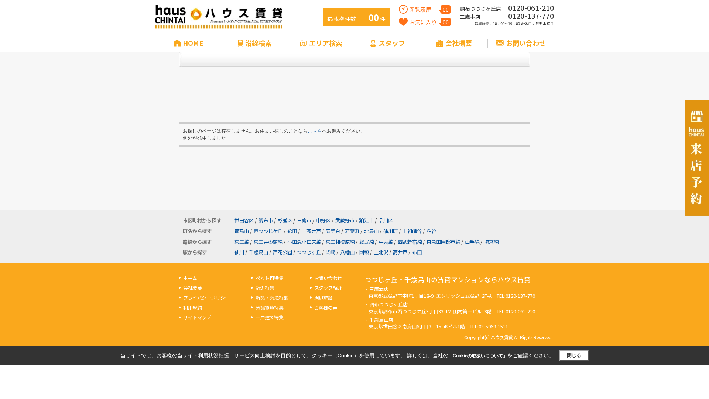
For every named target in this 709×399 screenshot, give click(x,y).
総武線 (366, 241)
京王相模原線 (340, 241)
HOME (193, 43)
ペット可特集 (269, 278)
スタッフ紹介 (328, 287)
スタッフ (392, 43)
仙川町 (390, 231)
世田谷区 (244, 220)
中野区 (323, 220)
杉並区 (285, 220)
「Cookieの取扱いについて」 (477, 355)
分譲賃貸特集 (269, 307)
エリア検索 (325, 43)
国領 (364, 252)
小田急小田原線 (304, 241)
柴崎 (330, 252)
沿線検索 (258, 43)
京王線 (241, 241)
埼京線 (491, 241)
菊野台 (333, 231)
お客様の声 (326, 307)
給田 (292, 231)
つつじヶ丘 (309, 252)
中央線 (386, 241)
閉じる (574, 355)
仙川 (239, 252)
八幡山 (347, 252)
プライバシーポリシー (206, 297)
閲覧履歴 (429, 9)
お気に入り (429, 22)
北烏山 (371, 231)
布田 (417, 252)
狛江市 (366, 220)
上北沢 (381, 252)
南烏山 (241, 231)
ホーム (190, 278)
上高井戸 (311, 231)
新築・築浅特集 (272, 297)
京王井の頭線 (268, 241)
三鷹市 (304, 220)
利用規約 (192, 307)
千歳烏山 (258, 252)
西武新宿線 (410, 241)
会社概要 (458, 43)
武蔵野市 (344, 220)
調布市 (265, 220)
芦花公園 (282, 252)
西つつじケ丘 (268, 231)
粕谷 (431, 231)
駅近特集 (265, 287)
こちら (315, 131)
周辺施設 (323, 297)
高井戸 (400, 252)
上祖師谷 (412, 231)
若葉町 (352, 231)
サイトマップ (197, 317)
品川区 (386, 220)
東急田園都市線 (443, 241)
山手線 (472, 241)
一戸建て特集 (269, 317)
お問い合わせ (526, 43)
